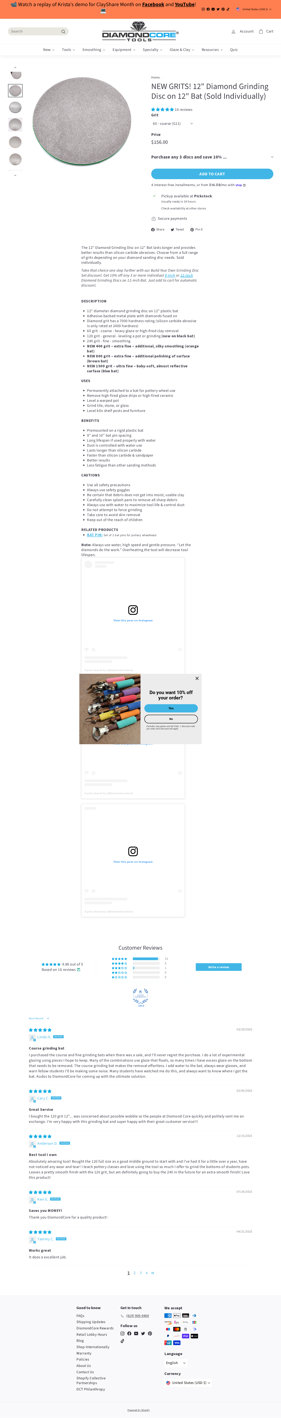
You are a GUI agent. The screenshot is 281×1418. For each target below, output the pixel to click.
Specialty (151, 49)
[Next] (15, 174)
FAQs (80, 1315)
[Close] (197, 678)
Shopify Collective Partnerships (91, 1381)
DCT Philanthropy (90, 1389)
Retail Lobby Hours (91, 1334)
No (171, 718)
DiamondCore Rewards (95, 1328)
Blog (80, 1340)
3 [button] (141, 1273)
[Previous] (15, 68)
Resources (211, 49)
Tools (67, 49)
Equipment (122, 49)
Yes (171, 708)
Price (156, 134)
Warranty (83, 1353)
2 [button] (135, 1273)
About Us (83, 1365)
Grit (154, 115)
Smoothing (92, 49)
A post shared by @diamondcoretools (108, 670)
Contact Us (85, 1372)
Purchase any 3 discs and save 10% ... (189, 157)
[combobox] (38, 31)
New (47, 49)
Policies (82, 1359)
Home (155, 77)
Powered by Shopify (139, 1410)
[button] (163, 109)
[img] (40, 1030)
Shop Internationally (92, 1347)
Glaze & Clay (180, 49)
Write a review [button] (218, 967)
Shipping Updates (90, 1322)
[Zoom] (82, 121)
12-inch (186, 275)
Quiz (234, 49)
